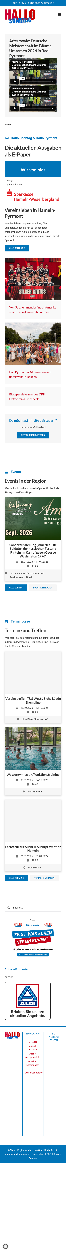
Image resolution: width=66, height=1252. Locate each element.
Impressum (24, 1154)
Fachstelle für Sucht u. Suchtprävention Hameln (33, 849)
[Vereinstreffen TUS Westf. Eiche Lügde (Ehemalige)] (33, 672)
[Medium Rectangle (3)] (33, 923)
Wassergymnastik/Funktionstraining (33, 774)
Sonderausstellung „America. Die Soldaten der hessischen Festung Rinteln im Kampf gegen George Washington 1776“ (33, 550)
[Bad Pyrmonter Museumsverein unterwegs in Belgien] (33, 344)
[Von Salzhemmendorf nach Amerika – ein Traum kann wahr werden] (33, 279)
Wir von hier (33, 169)
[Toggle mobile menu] (59, 14)
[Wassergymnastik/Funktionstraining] (33, 729)
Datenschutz (38, 1154)
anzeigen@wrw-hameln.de (41, 3)
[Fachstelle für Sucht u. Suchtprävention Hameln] (33, 820)
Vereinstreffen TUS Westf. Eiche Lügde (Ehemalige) (33, 700)
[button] (5, 1246)
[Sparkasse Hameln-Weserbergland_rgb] (33, 190)
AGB (49, 1154)
